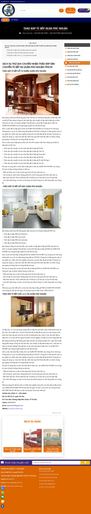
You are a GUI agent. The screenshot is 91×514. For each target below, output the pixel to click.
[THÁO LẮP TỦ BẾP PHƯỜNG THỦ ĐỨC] (53, 438)
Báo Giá (5, 20)
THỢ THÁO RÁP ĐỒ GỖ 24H (73, 73)
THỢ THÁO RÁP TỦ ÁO (72, 77)
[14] (8, 16)
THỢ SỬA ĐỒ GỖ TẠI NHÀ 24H (74, 70)
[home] (20, 33)
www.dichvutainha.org (15, 409)
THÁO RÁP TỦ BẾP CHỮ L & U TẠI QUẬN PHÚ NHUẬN (22, 55)
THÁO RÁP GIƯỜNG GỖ (73, 80)
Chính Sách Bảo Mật (72, 52)
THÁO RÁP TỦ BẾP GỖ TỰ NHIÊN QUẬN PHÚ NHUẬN (22, 50)
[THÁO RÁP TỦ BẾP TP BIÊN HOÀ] (32, 438)
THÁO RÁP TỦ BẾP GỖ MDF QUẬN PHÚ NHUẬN (20, 53)
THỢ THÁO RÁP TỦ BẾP (72, 66)
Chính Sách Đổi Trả (72, 59)
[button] (87, 10)
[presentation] (6, 442)
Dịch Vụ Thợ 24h (74, 63)
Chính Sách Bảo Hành (73, 48)
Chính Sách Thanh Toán (73, 55)
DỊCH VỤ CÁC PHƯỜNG (73, 84)
